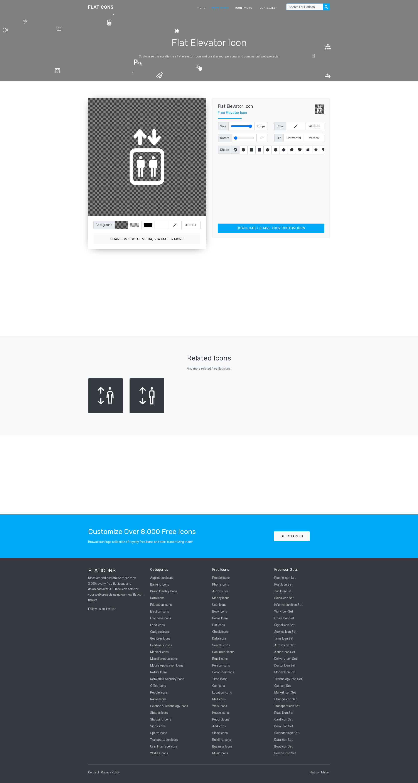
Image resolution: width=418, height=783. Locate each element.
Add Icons (219, 726)
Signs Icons (158, 726)
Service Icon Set (285, 631)
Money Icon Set (284, 672)
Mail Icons (219, 699)
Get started (292, 536)
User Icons (219, 604)
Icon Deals (267, 7)
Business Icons (222, 746)
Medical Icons (159, 652)
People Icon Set (285, 577)
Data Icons (157, 598)
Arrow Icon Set (284, 645)
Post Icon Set (283, 584)
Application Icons (162, 577)
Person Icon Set (285, 753)
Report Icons (220, 719)
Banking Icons (159, 584)
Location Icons (222, 692)
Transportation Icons (164, 739)
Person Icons (221, 665)
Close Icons (220, 733)
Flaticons (101, 7)
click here (167, 211)
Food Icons (157, 625)
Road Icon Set (283, 712)
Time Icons (219, 679)
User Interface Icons (164, 746)
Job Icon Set (282, 591)
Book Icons (219, 611)
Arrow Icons (220, 591)
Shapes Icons (159, 712)
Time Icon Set (283, 638)
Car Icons (218, 685)
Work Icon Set (283, 611)
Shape (224, 150)
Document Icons (223, 652)
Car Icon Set (282, 685)
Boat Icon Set (283, 746)
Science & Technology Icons (169, 706)
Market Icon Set (285, 692)
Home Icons (220, 618)
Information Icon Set (288, 604)
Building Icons (221, 739)
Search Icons (221, 645)
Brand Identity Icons (163, 591)
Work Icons (219, 706)
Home (202, 7)
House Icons (220, 712)
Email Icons (220, 658)
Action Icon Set (284, 652)
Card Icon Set (283, 719)
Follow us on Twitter (102, 609)
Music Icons (220, 753)
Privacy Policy (110, 772)
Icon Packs (243, 7)
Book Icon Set (283, 726)
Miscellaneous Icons (164, 658)
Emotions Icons (160, 618)
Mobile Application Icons (166, 665)
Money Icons (220, 598)
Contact (93, 772)
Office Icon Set (284, 618)
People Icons (159, 692)
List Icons (218, 625)
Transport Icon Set (287, 706)
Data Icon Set (283, 739)
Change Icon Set (285, 699)
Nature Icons (158, 672)
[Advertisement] (271, 187)
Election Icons (159, 611)
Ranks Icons (158, 699)
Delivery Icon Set (285, 658)
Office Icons (158, 685)
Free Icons (220, 7)
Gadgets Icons (160, 631)
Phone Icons (220, 584)
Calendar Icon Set (286, 733)
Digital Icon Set (284, 625)
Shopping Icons (160, 719)
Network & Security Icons (167, 679)
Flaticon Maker (320, 772)
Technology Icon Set (288, 679)
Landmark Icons (161, 645)
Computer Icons (223, 672)
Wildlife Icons (159, 753)
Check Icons (220, 631)
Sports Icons (158, 733)
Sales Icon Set (284, 598)
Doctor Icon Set (284, 665)
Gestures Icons (160, 638)
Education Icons (161, 604)
